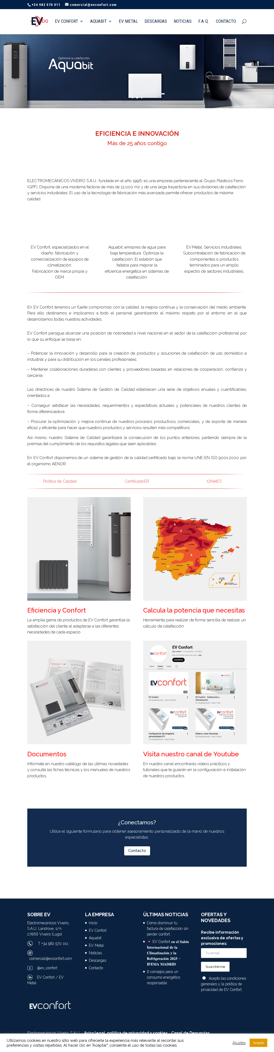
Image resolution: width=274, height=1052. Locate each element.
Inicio (42, 21)
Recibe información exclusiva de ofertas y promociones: (222, 938)
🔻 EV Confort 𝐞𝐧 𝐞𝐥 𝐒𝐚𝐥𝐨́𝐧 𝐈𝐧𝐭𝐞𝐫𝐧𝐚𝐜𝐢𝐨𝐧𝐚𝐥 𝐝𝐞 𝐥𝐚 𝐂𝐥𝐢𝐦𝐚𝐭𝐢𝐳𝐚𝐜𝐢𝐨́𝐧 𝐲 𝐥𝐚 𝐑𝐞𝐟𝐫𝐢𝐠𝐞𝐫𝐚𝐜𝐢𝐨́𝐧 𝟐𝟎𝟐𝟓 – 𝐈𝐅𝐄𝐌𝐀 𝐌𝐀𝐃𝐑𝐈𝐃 (168, 953)
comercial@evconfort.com (50, 958)
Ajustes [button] (239, 1042)
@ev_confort (47, 968)
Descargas (155, 21)
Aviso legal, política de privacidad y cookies (126, 1033)
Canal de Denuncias (190, 1033)
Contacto (226, 21)
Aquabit (98, 21)
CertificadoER (137, 481)
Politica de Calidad (60, 481)
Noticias (183, 21)
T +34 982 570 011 (53, 943)
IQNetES (214, 481)
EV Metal (128, 21)
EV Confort (66, 21)
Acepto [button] (258, 1043)
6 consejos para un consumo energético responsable (163, 977)
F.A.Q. (203, 21)
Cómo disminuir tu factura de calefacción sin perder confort (167, 928)
